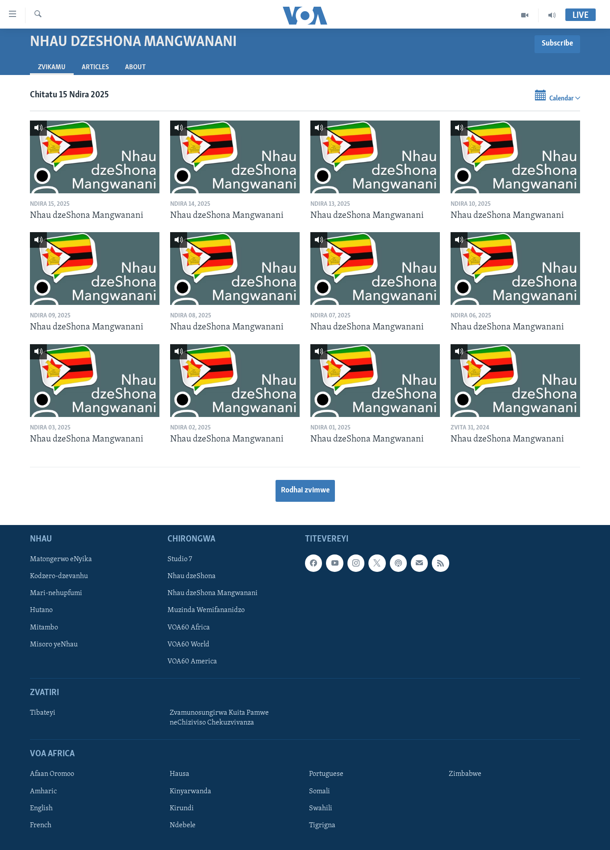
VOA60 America (192, 661)
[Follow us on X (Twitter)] (376, 563)
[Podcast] (398, 563)
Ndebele (183, 825)
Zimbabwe (465, 774)
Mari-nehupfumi (56, 593)
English (41, 808)
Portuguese (326, 774)
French (40, 825)
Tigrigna (322, 825)
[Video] (525, 15)
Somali (319, 791)
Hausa (179, 774)
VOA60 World (188, 644)
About (135, 67)
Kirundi (182, 808)
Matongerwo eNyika (61, 559)
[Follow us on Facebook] (313, 563)
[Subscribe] (419, 563)
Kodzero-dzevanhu (59, 576)
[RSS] (440, 563)
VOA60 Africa (188, 627)
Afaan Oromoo (52, 774)
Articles (95, 67)
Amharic (43, 791)
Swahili (320, 808)
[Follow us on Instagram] (355, 563)
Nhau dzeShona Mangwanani (212, 593)
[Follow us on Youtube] (334, 563)
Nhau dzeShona (191, 576)
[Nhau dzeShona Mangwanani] (94, 157)
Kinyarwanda (190, 791)
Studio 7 (179, 559)
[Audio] (552, 15)
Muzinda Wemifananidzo (206, 610)
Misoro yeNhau (54, 644)
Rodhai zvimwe (305, 491)
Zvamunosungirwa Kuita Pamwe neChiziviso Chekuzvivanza (219, 717)
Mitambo (44, 627)
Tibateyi (42, 713)
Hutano (41, 610)
